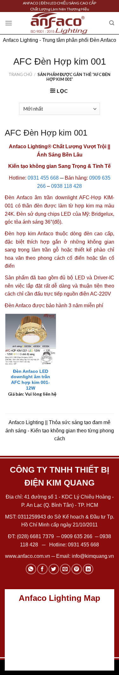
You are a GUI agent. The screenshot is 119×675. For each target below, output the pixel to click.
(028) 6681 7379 (36, 536)
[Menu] (8, 23)
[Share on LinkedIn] (88, 569)
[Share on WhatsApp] (31, 569)
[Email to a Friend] (65, 569)
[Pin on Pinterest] (76, 569)
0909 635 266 (76, 536)
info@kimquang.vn (93, 556)
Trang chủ (20, 74)
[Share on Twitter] (54, 569)
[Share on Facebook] (42, 569)
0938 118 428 (66, 186)
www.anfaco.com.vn (27, 556)
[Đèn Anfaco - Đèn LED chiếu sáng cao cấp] (59, 23)
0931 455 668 (43, 178)
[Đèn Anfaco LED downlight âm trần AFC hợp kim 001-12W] (30, 339)
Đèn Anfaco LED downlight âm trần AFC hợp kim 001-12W (30, 380)
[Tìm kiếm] (111, 23)
